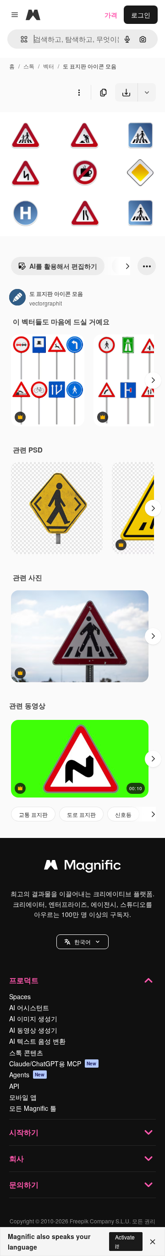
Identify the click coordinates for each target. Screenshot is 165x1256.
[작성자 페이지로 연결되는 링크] (17, 298)
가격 (110, 14)
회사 (16, 1158)
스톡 (28, 66)
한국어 (82, 941)
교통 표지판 (33, 814)
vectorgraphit (45, 303)
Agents (27, 1074)
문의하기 (23, 1184)
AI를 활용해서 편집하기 (63, 266)
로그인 (140, 14)
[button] (82, 941)
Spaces (20, 996)
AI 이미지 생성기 (33, 1018)
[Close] (152, 1241)
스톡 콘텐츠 (26, 1052)
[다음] (127, 266)
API (14, 1086)
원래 (53, 123)
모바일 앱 (23, 1097)
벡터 (48, 66)
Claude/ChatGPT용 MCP (53, 1063)
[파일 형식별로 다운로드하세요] (147, 92)
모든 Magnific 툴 (32, 1108)
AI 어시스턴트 (29, 1007)
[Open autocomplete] (20, 39)
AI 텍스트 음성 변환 (37, 1041)
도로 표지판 (81, 814)
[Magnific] (82, 867)
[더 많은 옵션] (79, 92)
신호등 (123, 814)
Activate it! (125, 1241)
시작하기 (23, 1132)
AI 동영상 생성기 (33, 1030)
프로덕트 (23, 980)
